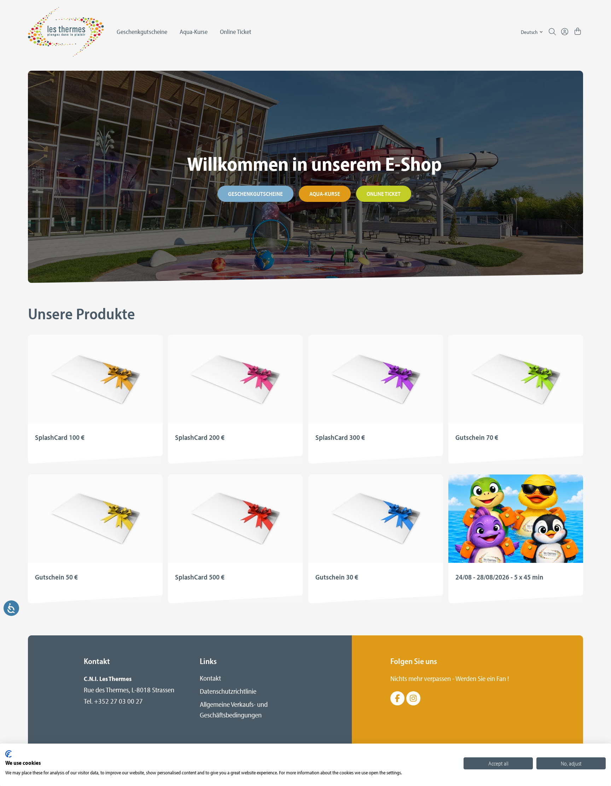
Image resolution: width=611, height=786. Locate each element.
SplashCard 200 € (200, 437)
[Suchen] (552, 32)
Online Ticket (384, 193)
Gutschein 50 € (56, 576)
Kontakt (210, 678)
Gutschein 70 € (476, 437)
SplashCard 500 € (200, 576)
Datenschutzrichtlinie (228, 691)
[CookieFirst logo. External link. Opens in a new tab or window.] (8, 754)
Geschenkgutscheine (255, 193)
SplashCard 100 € (60, 437)
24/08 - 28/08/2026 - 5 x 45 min (499, 576)
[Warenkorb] (577, 32)
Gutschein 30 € (336, 576)
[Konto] (564, 32)
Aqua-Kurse (324, 193)
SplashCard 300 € (340, 437)
